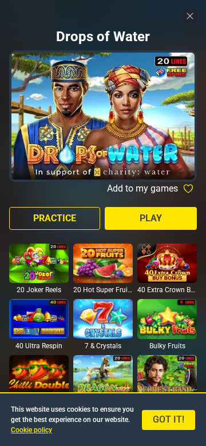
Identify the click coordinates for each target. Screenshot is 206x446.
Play (151, 218)
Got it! (168, 419)
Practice (54, 218)
